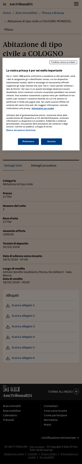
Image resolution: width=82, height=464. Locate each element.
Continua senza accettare (63, 62)
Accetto (51, 141)
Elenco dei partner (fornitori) (20, 130)
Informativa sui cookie (43, 108)
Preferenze (28, 141)
